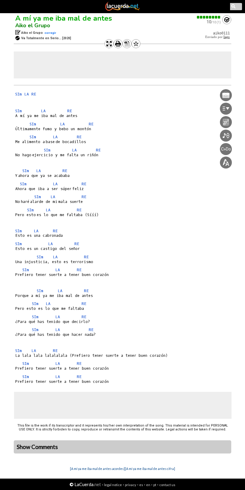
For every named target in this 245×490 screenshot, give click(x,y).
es (141, 485)
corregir (50, 32)
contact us (167, 485)
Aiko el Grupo (32, 25)
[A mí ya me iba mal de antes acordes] (97, 469)
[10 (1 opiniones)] (209, 17)
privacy (130, 485)
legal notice (113, 485)
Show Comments (37, 447)
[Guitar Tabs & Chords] (122, 9)
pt (154, 485)
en (148, 485)
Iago (226, 37)
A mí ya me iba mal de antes (63, 18)
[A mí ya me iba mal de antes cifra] (150, 469)
